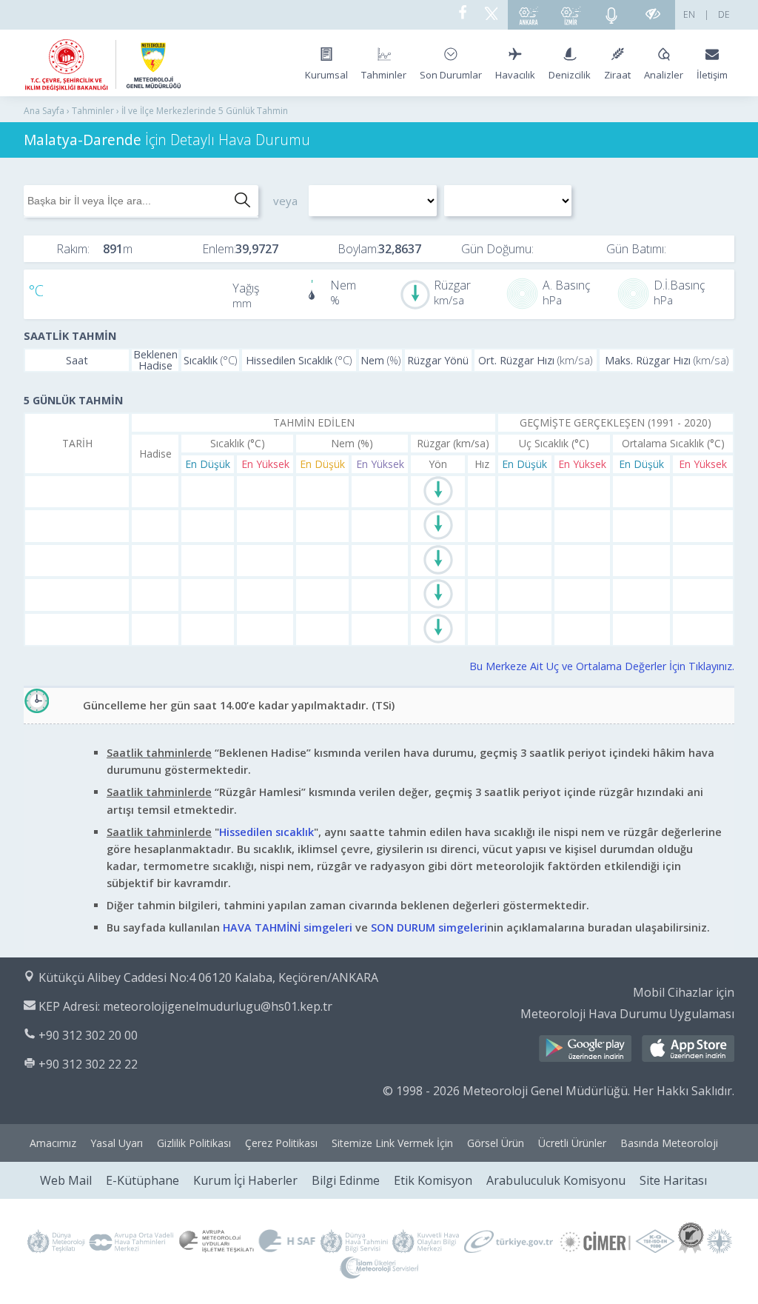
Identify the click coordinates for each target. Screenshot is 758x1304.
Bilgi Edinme (346, 1180)
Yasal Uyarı (116, 1143)
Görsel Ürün (495, 1143)
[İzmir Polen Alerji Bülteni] (570, 15)
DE (724, 14)
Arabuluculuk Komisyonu (555, 1180)
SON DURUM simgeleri (429, 927)
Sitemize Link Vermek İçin (392, 1143)
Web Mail (66, 1180)
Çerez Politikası (281, 1143)
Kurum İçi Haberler (245, 1180)
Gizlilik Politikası (194, 1143)
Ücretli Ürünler (572, 1143)
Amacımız (53, 1143)
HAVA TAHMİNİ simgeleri (287, 927)
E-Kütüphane (142, 1180)
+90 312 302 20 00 (88, 1035)
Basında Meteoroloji (669, 1143)
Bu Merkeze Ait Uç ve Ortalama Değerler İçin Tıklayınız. (601, 666)
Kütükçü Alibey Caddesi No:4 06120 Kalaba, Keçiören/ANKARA (208, 977)
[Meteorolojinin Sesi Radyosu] (611, 15)
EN (689, 14)
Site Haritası (673, 1180)
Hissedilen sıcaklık (266, 832)
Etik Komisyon (433, 1180)
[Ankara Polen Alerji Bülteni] (528, 15)
